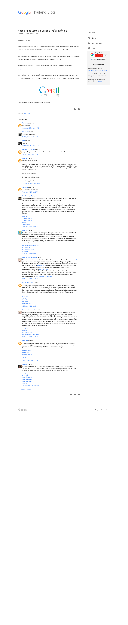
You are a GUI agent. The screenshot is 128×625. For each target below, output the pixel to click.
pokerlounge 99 (41, 265)
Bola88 (24, 222)
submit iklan (26, 356)
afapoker (25, 251)
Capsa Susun (26, 224)
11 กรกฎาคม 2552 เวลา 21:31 (31, 154)
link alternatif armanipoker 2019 (45, 276)
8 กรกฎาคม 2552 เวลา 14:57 (30, 137)
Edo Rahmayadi (27, 196)
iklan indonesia (26, 350)
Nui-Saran (25, 132)
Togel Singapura (27, 218)
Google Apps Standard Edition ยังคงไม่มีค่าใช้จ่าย (42, 30)
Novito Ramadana (28, 283)
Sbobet (24, 216)
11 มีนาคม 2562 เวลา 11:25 (30, 226)
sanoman (25, 158)
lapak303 (74, 260)
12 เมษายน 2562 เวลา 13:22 (30, 360)
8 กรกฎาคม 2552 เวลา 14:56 (30, 128)
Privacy (103, 410)
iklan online (25, 352)
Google (97, 410)
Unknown (25, 123)
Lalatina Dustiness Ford (29, 257)
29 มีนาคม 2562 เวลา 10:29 (30, 279)
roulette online (26, 303)
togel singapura (27, 379)
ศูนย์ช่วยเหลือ (98, 81)
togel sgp (25, 375)
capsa (24, 298)
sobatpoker (25, 329)
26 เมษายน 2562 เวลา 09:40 (30, 385)
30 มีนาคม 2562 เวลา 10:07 (30, 306)
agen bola (25, 296)
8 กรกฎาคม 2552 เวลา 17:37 (30, 145)
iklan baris (25, 358)
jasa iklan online (27, 354)
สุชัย (23, 140)
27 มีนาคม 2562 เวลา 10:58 (30, 253)
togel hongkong (27, 377)
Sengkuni (25, 364)
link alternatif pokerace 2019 (30, 245)
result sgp (25, 374)
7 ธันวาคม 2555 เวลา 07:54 (30, 192)
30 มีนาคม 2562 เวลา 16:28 (30, 337)
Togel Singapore (27, 220)
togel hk (24, 300)
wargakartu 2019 (27, 332)
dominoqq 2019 (44, 269)
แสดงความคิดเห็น (26, 389)
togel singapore (27, 381)
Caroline (25, 340)
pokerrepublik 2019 (28, 249)
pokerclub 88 (26, 247)
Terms (108, 410)
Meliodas (25, 230)
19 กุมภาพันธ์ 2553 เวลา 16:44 (31, 183)
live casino (25, 301)
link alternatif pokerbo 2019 (30, 334)
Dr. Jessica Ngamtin (28, 149)
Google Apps (27, 113)
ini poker (24, 330)
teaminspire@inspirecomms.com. (98, 70)
